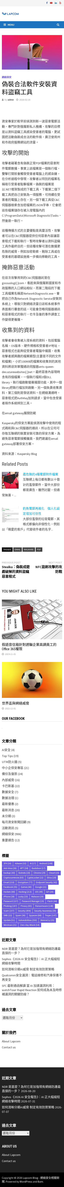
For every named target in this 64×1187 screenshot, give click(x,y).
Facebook (10, 887)
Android (46, 863)
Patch (52, 901)
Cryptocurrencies (14, 877)
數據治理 (8, 798)
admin (11, 99)
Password (11, 901)
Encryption (25, 882)
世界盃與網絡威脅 (15, 703)
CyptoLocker (35, 877)
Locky (23, 896)
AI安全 (6, 750)
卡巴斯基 (8, 786)
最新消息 (8, 810)
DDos (51, 877)
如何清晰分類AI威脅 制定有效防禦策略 (28, 969)
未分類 (6, 816)
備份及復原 (9, 774)
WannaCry (47, 920)
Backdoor (38, 868)
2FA (7, 863)
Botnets (24, 872)
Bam (40, 1181)
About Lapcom (11, 1041)
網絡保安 (6, 77)
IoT (49, 891)
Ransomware (44, 906)
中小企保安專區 (12, 768)
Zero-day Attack (29, 925)
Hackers (9, 891)
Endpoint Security (46, 882)
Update (9, 920)
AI (33, 863)
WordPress (26, 1181)
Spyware (35, 915)
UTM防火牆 (9, 762)
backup (9, 872)
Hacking (25, 891)
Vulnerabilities (27, 920)
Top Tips (7, 756)
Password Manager (33, 901)
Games (26, 887)
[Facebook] (47, 3)
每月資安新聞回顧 (14, 822)
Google (40, 887)
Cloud (54, 872)
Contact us (9, 1047)
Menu (11, 24)
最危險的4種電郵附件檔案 (40, 474)
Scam (9, 910)
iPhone (9, 896)
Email (17, 549)
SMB (8, 915)
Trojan (50, 915)
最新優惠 (8, 804)
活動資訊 (8, 828)
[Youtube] (51, 3)
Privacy (26, 906)
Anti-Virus (10, 868)
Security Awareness (45, 910)
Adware (20, 863)
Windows (10, 925)
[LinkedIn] (56, 3)
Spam (20, 915)
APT (24, 868)
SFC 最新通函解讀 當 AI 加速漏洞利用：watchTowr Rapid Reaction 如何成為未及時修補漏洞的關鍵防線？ (32, 990)
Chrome (39, 872)
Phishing (10, 906)
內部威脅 (8, 780)
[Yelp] (60, 3)
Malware (29, 549)
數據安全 (8, 792)
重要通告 (8, 840)
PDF (39, 549)
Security (24, 910)
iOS (39, 891)
